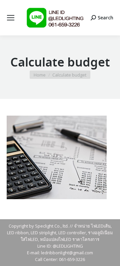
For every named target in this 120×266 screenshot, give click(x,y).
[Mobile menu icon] (11, 18)
